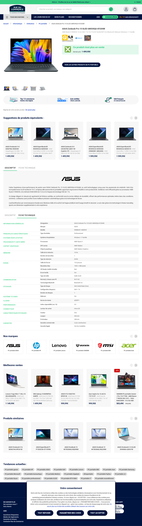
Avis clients (7, 506)
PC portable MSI (106, 350)
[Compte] (126, 9)
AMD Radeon (78, 246)
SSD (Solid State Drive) (81, 286)
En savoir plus (30, 110)
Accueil (6, 24)
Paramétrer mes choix (70, 513)
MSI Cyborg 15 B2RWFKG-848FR (42, 395)
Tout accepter (97, 513)
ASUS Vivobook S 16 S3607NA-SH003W (13, 148)
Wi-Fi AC (77, 279)
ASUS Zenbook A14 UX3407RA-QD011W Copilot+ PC (68, 149)
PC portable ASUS (13, 350)
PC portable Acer (129, 350)
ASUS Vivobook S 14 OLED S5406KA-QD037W (126, 448)
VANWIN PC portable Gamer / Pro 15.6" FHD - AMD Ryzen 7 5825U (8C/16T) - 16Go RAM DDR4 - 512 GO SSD (126, 397)
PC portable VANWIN (82, 350)
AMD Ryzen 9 (78, 241)
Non (75, 269)
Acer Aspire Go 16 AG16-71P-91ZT (97, 395)
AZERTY (76, 300)
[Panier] (135, 9)
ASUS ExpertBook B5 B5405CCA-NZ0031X (123, 148)
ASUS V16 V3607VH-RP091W (68, 395)
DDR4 (76, 259)
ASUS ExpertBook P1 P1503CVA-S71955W (43, 448)
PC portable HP (36, 350)
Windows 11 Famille (80, 237)
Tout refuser (44, 513)
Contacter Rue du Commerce (13, 521)
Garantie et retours (10, 519)
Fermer (138, 2)
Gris (75, 312)
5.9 (75, 304)
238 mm (76, 319)
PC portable (43, 24)
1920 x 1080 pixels (80, 266)
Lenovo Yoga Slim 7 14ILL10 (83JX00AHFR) (16, 395)
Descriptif (10, 215)
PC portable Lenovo (59, 350)
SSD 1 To (77, 289)
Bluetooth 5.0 (78, 282)
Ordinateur (30, 24)
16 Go (76, 252)
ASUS (76, 226)
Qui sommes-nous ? (10, 504)
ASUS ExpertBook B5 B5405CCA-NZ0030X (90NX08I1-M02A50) (96, 149)
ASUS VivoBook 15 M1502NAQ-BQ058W (71, 448)
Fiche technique (27, 168)
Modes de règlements (11, 517)
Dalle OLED (77, 276)
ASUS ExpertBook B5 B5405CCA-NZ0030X (40, 148)
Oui (75, 272)
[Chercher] (111, 9)
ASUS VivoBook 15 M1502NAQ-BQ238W (98, 448)
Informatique (17, 24)
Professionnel (78, 233)
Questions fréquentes (11, 515)
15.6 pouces (78, 262)
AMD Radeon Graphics (81, 249)
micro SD (77, 308)
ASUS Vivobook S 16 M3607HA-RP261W (16, 448)
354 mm (76, 316)
